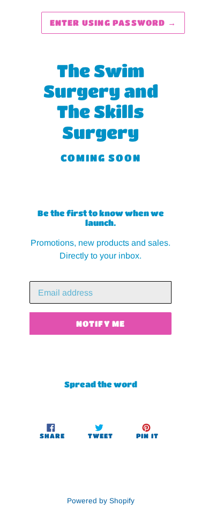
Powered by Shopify (101, 501)
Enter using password (113, 22)
